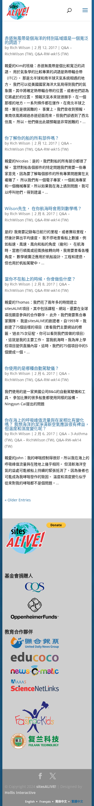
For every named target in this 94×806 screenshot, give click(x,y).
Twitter (53, 777)
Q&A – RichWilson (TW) (34, 439)
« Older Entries (18, 499)
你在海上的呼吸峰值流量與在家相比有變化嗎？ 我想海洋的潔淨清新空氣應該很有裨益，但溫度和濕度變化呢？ (47, 424)
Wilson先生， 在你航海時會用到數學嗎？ (43, 208)
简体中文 (61, 801)
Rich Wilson (20, 47)
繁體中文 (77, 801)
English (30, 801)
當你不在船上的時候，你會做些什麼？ (40, 279)
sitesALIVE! (46, 786)
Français (45, 801)
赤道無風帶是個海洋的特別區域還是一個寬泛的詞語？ (46, 40)
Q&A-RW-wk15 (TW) (51, 53)
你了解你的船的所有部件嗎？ (32, 138)
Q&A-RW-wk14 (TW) (51, 219)
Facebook (40, 777)
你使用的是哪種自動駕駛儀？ (32, 368)
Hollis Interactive (20, 792)
